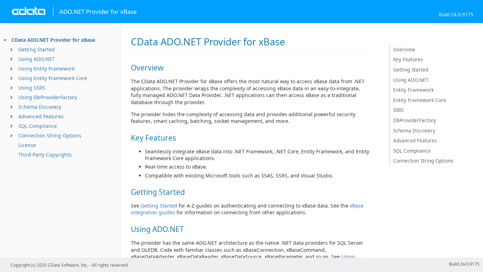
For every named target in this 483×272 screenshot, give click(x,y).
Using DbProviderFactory (47, 97)
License (27, 145)
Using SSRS (31, 87)
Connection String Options (49, 135)
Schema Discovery (39, 106)
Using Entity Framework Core (52, 78)
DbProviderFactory (414, 120)
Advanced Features (41, 116)
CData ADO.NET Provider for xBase (53, 39)
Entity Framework (413, 89)
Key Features (408, 59)
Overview (404, 49)
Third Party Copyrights (45, 154)
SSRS (398, 110)
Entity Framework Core (419, 100)
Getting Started (36, 49)
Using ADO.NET (36, 59)
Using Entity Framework (46, 68)
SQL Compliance (37, 126)
